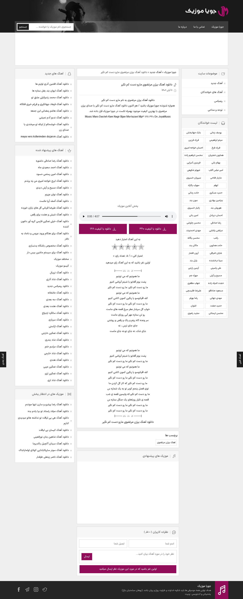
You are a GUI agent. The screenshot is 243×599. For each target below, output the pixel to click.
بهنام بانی (216, 163)
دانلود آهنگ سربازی (59, 320)
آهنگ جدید (156, 72)
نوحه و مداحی (215, 110)
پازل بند (193, 260)
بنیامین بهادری (216, 200)
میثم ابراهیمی (216, 140)
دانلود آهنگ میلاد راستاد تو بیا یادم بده (48, 411)
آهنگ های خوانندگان (212, 92)
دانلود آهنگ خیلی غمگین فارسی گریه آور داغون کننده (45, 224)
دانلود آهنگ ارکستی (59, 326)
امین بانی (193, 215)
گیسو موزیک (62, 266)
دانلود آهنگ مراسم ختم (57, 347)
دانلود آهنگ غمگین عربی (56, 367)
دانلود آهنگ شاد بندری (57, 340)
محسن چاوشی (194, 223)
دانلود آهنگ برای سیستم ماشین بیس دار (48, 252)
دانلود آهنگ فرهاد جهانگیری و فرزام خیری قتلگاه (44, 104)
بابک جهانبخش (193, 133)
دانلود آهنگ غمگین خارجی (55, 333)
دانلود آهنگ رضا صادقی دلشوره (52, 161)
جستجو (23, 27)
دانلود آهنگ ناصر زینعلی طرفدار (52, 457)
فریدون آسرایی (193, 163)
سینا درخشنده (216, 260)
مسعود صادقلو (216, 291)
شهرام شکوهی (193, 170)
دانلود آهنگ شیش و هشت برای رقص (49, 215)
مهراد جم (193, 275)
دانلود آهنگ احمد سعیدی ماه (53, 167)
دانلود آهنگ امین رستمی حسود (52, 174)
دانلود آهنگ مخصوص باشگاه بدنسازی (49, 246)
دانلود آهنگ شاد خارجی (56, 353)
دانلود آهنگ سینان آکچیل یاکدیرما (51, 444)
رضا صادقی (216, 223)
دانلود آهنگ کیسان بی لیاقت (54, 430)
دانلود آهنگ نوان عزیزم (57, 194)
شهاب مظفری (193, 283)
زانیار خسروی (193, 208)
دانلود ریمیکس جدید (58, 286)
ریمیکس (218, 101)
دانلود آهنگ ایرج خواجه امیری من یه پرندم (47, 181)
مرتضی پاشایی (216, 230)
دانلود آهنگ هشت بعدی (56, 306)
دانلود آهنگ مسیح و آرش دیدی (52, 188)
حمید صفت (216, 306)
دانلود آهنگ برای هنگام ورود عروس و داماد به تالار (45, 236)
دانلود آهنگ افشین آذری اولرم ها (52, 84)
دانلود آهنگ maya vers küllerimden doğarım (45, 137)
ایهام (216, 185)
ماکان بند (193, 245)
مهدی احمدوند (193, 230)
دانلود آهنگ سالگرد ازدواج (55, 313)
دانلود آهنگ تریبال (59, 273)
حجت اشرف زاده (216, 283)
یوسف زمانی (216, 133)
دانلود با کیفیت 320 (150, 229)
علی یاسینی (216, 268)
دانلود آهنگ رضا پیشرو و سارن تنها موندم (47, 404)
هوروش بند (216, 208)
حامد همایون (216, 245)
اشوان (193, 306)
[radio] (141, 247)
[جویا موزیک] (207, 12)
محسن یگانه (193, 238)
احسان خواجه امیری (193, 148)
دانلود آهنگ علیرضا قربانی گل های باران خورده (45, 208)
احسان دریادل (216, 215)
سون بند (193, 200)
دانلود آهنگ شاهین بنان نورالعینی (51, 437)
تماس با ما (199, 27)
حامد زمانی (193, 193)
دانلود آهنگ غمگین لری (57, 373)
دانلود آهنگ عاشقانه (58, 293)
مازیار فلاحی (216, 178)
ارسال (87, 556)
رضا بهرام (193, 298)
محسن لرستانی (216, 313)
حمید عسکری (216, 193)
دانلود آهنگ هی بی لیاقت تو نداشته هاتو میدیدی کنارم (43, 420)
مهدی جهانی (216, 298)
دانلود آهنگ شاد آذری (57, 279)
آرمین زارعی (193, 268)
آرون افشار (194, 253)
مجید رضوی (193, 313)
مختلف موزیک (61, 259)
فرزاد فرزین (193, 140)
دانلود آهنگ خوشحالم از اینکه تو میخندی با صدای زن (46, 127)
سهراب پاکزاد (193, 185)
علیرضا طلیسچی (193, 291)
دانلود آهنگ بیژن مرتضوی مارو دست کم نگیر (146, 85)
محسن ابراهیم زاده (193, 155)
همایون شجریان (215, 155)
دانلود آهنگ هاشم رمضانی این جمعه (50, 111)
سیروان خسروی (193, 178)
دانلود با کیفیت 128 (100, 229)
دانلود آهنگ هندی (59, 360)
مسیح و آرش (216, 275)
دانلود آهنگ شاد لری (58, 380)
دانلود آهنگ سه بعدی (57, 299)
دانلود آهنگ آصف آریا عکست (54, 201)
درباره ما (182, 27)
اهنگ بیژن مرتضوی (166, 442)
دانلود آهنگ (148, 100)
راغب (215, 238)
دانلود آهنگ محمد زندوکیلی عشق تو (50, 97)
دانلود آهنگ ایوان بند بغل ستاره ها (50, 91)
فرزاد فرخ (216, 148)
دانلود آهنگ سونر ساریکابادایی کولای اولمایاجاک (44, 450)
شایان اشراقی (216, 253)
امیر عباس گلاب (216, 170)
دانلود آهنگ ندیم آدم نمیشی (54, 118)
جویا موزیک (218, 27)
